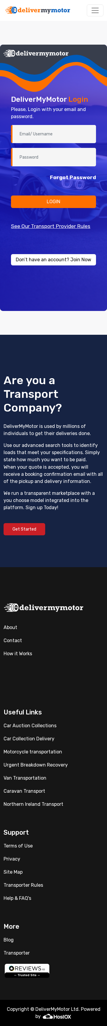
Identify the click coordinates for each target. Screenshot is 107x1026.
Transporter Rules (23, 885)
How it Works (18, 653)
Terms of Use (18, 846)
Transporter (17, 953)
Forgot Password (73, 177)
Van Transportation (25, 778)
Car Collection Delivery (29, 739)
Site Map (13, 872)
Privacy (12, 859)
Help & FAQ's (17, 898)
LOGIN (53, 201)
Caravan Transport (24, 791)
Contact (13, 640)
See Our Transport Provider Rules (50, 226)
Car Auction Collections (30, 725)
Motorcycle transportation (33, 752)
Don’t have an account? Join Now (53, 259)
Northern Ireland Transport (33, 804)
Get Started (24, 529)
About (10, 627)
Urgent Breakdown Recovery (36, 765)
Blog (9, 940)
